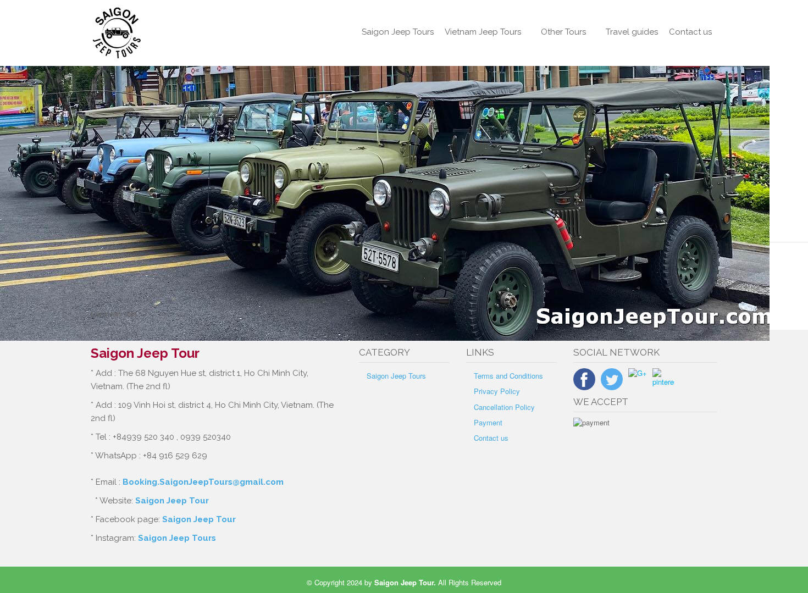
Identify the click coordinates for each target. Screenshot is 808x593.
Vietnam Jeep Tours (483, 32)
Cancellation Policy (504, 407)
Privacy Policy (497, 391)
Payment (488, 422)
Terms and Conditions (508, 375)
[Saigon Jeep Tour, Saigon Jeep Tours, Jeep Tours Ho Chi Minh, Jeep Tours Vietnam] (163, 32)
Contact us (690, 32)
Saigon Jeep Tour (172, 501)
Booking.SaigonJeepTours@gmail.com (203, 482)
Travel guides (632, 32)
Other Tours (563, 32)
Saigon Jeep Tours (398, 32)
